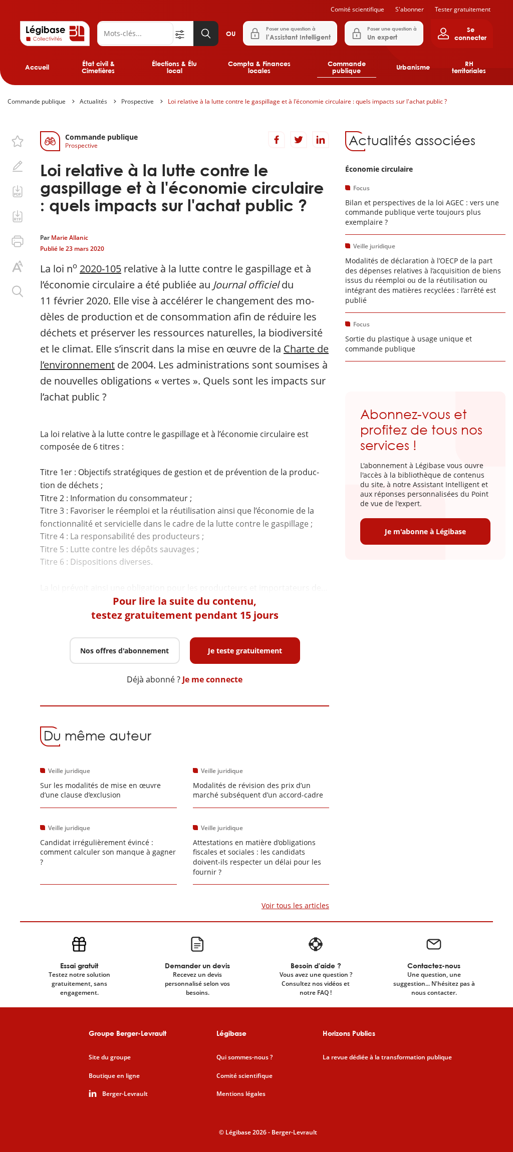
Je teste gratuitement (245, 650)
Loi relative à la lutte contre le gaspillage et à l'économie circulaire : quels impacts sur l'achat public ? (307, 101)
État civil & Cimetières (98, 67)
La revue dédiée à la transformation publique (387, 1057)
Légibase (231, 1033)
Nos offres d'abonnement (124, 650)
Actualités (93, 101)
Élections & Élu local (174, 67)
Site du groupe (110, 1057)
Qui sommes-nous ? (244, 1057)
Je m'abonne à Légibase (425, 531)
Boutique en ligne (114, 1076)
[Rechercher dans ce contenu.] (18, 291)
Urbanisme (413, 67)
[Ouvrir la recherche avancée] (183, 33)
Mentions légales (241, 1094)
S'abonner (409, 9)
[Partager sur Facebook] (276, 139)
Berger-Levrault (125, 1094)
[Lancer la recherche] (205, 33)
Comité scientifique (357, 9)
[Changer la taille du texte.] (18, 266)
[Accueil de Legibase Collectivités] (55, 33)
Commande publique (347, 67)
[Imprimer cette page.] (18, 241)
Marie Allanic (69, 237)
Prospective (137, 101)
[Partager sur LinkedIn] (320, 139)
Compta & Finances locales (259, 67)
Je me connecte (212, 679)
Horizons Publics (349, 1033)
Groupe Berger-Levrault (127, 1033)
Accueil (37, 67)
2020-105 (100, 268)
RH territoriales (469, 67)
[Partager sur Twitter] (298, 139)
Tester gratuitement (462, 9)
